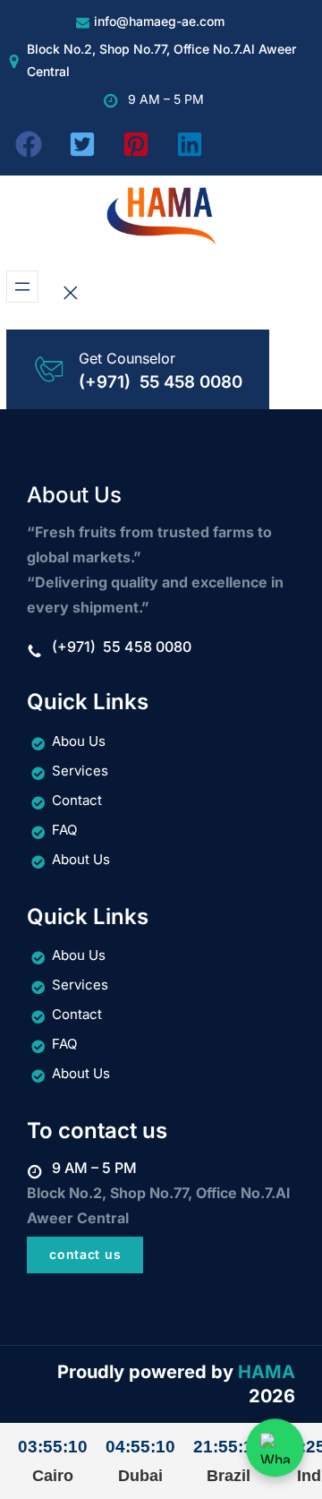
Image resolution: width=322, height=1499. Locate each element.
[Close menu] (70, 292)
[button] (28, 144)
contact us (85, 1254)
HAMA (266, 1372)
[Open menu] (22, 286)
